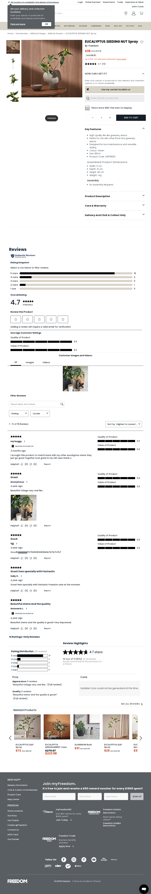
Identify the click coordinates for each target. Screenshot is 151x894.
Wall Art (118, 26)
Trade (120, 2)
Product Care (14, 794)
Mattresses (69, 26)
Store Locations (15, 810)
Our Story (12, 815)
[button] (114, 73)
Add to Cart (131, 117)
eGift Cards (137, 6)
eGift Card (13, 834)
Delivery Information (17, 785)
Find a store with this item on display (111, 107)
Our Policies (13, 839)
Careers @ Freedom (17, 825)
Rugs (107, 26)
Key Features (93, 129)
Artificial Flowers (55, 33)
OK (46, 24)
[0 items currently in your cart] (141, 13)
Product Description (97, 196)
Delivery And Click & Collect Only (105, 215)
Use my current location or (115, 89)
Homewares (96, 26)
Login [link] (80, 2)
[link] (125, 13)
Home (10, 33)
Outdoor (83, 26)
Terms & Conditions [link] (83, 881)
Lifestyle (51, 118)
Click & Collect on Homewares (22, 790)
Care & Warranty (95, 205)
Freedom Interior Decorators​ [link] (112, 811)
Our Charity (13, 820)
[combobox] (114, 98)
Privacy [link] (97, 881)
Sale (140, 26)
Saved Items (109, 2)
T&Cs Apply (121, 59)
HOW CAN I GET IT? (96, 73)
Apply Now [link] (64, 846)
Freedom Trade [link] (67, 835)
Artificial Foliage (37, 33)
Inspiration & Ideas (134, 2)
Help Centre (13, 799)
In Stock (130, 26)
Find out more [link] (17, 24)
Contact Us (13, 829)
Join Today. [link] (62, 820)
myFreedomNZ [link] (63, 809)
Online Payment (93, 2)
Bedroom (56, 26)
